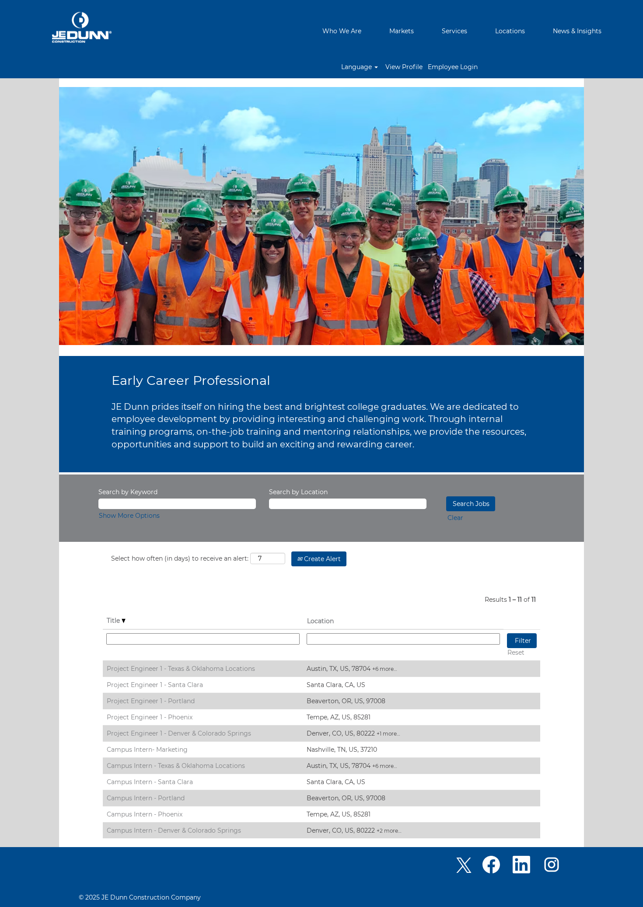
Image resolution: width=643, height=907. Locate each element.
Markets (401, 31)
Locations (510, 31)
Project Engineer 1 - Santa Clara (155, 685)
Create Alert (321, 559)
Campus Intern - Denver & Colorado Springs (174, 830)
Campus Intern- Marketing (147, 750)
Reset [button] (515, 652)
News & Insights (577, 31)
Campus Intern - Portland (146, 798)
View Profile (404, 67)
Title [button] (114, 620)
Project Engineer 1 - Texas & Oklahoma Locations (181, 669)
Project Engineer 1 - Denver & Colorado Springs (179, 733)
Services (454, 31)
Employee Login (453, 67)
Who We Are (341, 31)
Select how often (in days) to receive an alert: (179, 558)
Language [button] (357, 67)
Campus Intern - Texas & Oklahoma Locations (176, 766)
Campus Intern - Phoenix (144, 814)
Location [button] (320, 621)
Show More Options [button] (129, 516)
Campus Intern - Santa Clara (150, 782)
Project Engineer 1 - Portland (151, 701)
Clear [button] (455, 518)
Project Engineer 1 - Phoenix (149, 717)
